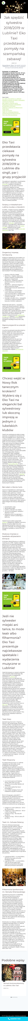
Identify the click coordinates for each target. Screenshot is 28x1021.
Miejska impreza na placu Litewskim (13, 100)
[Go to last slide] (4, 980)
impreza (4, 184)
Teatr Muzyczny (7, 110)
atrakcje (4, 522)
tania (20, 229)
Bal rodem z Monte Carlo (10, 103)
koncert (11, 223)
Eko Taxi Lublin (10, 1015)
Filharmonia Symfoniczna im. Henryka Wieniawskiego (11, 114)
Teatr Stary (5, 109)
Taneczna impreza (8, 101)
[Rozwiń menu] (24, 2)
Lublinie (12, 676)
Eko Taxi (4, 704)
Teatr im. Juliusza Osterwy (10, 112)
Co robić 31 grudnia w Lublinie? (11, 98)
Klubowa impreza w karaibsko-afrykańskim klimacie (11, 105)
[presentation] (14, 972)
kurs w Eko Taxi (13, 463)
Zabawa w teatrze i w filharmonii (12, 107)
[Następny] (24, 980)
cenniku (22, 474)
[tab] (12, 997)
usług (17, 316)
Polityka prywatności (20, 1015)
